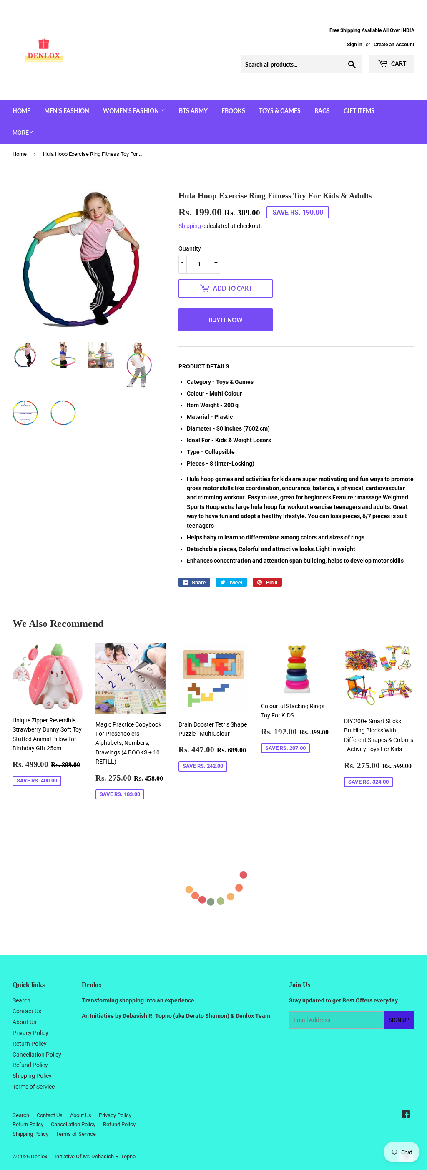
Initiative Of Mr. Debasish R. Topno (95, 1156)
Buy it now (225, 319)
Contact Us (27, 1011)
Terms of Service (34, 1086)
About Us (24, 1022)
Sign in (354, 45)
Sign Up (399, 1020)
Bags (322, 110)
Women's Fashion (131, 110)
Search (21, 1000)
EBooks (233, 110)
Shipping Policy (32, 1075)
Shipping (189, 226)
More (21, 132)
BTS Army (193, 110)
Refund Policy (30, 1065)
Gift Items (359, 110)
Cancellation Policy (37, 1054)
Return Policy (30, 1043)
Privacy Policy (30, 1033)
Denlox (39, 1156)
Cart (398, 63)
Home (21, 110)
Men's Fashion (66, 110)
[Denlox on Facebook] (406, 1115)
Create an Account (394, 45)
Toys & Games (280, 110)
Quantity (189, 248)
